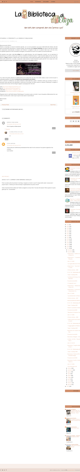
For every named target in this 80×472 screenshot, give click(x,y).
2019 (67, 237)
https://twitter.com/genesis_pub (12, 89)
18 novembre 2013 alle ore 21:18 (16, 133)
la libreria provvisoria (71, 418)
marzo (69, 381)
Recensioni (38, 1)
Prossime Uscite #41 (72, 281)
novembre (70, 251)
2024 (67, 228)
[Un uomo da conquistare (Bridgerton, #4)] (76, 90)
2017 (67, 241)
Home (31, 1)
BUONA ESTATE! (75, 436)
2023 (67, 230)
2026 (67, 224)
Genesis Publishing (12, 122)
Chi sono (76, 70)
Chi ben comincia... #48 (73, 270)
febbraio (70, 382)
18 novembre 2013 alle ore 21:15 (14, 124)
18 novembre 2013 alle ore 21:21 (14, 145)
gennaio (69, 384)
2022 (67, 232)
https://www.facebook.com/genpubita (15, 91)
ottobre (69, 368)
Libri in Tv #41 (71, 293)
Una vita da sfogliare (71, 409)
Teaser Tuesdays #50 (73, 305)
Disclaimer (46, 1)
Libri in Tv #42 (71, 261)
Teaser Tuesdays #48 (73, 351)
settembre (70, 370)
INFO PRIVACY (5, 176)
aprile (69, 379)
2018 (67, 239)
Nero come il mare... (75, 428)
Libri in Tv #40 (71, 314)
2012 (67, 386)
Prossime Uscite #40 (72, 310)
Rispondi (53, 128)
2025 (67, 226)
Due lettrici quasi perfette (72, 444)
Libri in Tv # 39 (71, 343)
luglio (69, 373)
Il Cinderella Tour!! (72, 283)
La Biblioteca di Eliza (5, 41)
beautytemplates (71, 470)
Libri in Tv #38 (71, 364)
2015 (67, 244)
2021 (67, 233)
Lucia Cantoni (11, 143)
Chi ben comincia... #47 (73, 298)
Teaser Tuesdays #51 (73, 274)
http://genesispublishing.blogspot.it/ (11, 88)
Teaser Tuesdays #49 (73, 328)
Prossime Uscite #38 (72, 358)
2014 (67, 246)
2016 (67, 242)
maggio (69, 377)
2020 (67, 235)
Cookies (53, 1)
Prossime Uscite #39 (72, 334)
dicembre (70, 250)
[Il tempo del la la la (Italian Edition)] (76, 104)
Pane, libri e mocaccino (71, 427)
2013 (67, 248)
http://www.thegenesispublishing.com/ (12, 86)
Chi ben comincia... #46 (73, 317)
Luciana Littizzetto (76, 107)
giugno (69, 375)
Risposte (8, 129)
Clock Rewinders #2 (72, 366)
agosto (69, 372)
